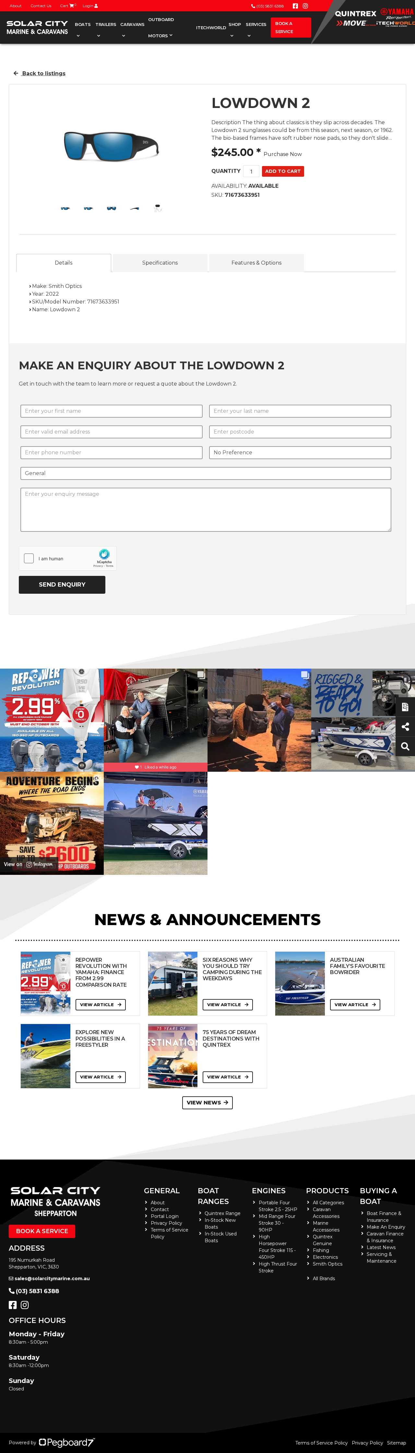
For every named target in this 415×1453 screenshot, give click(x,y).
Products (327, 1190)
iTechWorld (211, 27)
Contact (160, 1209)
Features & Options (256, 263)
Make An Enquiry (386, 1227)
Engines (269, 1190)
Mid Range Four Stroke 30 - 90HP (277, 1223)
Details (63, 263)
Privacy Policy (166, 1223)
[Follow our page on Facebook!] (295, 6)
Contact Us (40, 5)
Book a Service (284, 27)
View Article (97, 1004)
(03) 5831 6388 (270, 6)
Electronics (325, 1257)
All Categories (328, 1203)
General (162, 1190)
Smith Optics (327, 1264)
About (16, 5)
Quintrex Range (223, 1213)
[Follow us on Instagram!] (26, 1307)
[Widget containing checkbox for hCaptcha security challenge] (68, 558)
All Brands (324, 1278)
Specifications (160, 263)
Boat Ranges (213, 1196)
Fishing (321, 1250)
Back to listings (43, 73)
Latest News (381, 1247)
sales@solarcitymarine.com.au (52, 1278)
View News (204, 1103)
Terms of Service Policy (321, 1443)
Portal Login (165, 1216)
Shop (235, 24)
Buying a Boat (378, 1196)
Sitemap (396, 1443)
